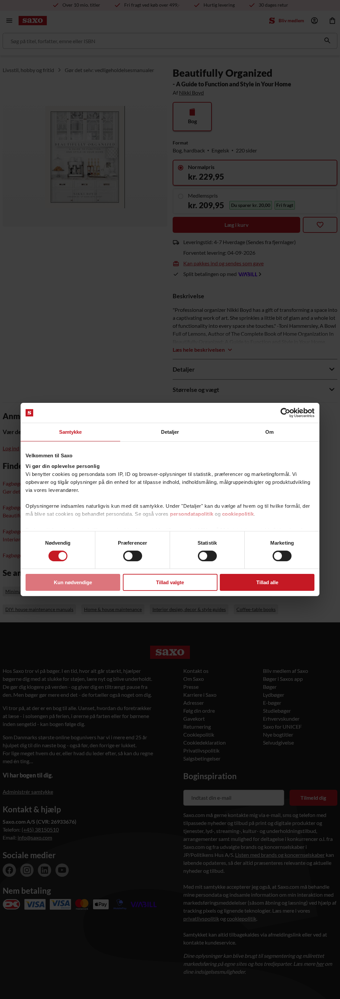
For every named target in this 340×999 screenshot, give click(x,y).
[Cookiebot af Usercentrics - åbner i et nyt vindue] (285, 413)
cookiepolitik (238, 513)
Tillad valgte (170, 582)
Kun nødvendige (73, 582)
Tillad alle (267, 582)
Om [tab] (269, 432)
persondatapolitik (191, 513)
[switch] (132, 556)
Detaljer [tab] (170, 432)
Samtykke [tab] (70, 432)
